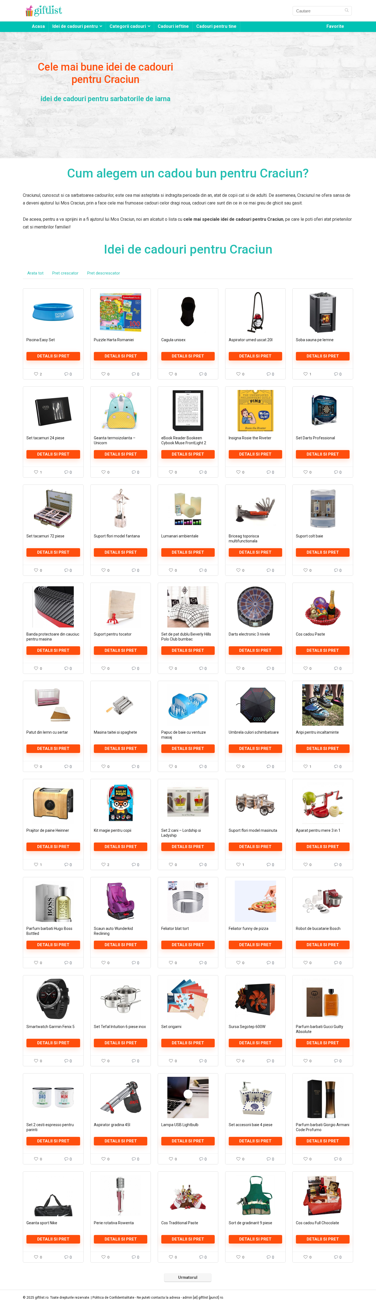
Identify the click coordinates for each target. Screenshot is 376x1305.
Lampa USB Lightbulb (179, 1125)
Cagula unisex (173, 340)
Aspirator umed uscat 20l (251, 340)
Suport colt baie (309, 536)
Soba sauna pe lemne (315, 340)
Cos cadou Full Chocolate (317, 1223)
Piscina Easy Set (40, 340)
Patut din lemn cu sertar (47, 732)
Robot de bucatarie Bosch (318, 928)
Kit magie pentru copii (112, 830)
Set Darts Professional (315, 438)
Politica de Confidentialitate (113, 1297)
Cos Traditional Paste (179, 1223)
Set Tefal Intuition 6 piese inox (120, 1026)
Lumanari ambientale (179, 536)
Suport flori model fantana (117, 536)
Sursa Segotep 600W (247, 1026)
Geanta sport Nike (41, 1223)
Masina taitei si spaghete (115, 732)
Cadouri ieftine (173, 26)
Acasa (38, 26)
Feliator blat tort (175, 928)
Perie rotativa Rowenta (114, 1223)
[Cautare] (347, 10)
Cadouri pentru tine (216, 26)
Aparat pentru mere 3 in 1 (318, 830)
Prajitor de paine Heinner (47, 830)
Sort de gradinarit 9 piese (250, 1223)
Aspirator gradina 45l (112, 1125)
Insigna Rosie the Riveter (250, 438)
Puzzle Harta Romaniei (114, 340)
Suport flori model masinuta (253, 830)
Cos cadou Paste (310, 634)
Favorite (335, 26)
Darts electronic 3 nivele (249, 634)
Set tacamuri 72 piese (45, 536)
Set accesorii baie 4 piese (251, 1125)
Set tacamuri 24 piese (45, 438)
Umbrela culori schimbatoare (254, 732)
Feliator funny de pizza (248, 928)
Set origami (171, 1026)
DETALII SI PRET (53, 356)
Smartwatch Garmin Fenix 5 (50, 1026)
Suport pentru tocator (113, 634)
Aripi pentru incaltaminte (317, 732)
